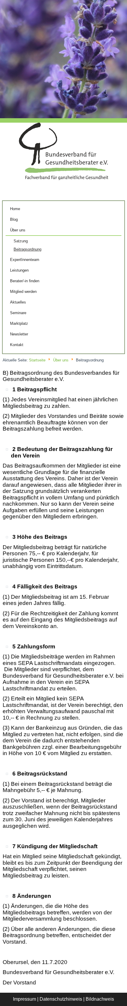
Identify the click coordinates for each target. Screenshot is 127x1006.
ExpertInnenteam (24, 259)
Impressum (24, 999)
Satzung (21, 241)
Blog (14, 219)
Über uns (17, 230)
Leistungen (19, 270)
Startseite (37, 360)
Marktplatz (19, 323)
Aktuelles (18, 302)
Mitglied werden (23, 291)
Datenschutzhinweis (61, 999)
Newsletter (19, 334)
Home (15, 209)
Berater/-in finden (24, 281)
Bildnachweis (100, 999)
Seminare (18, 313)
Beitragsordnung (27, 249)
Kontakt (16, 345)
